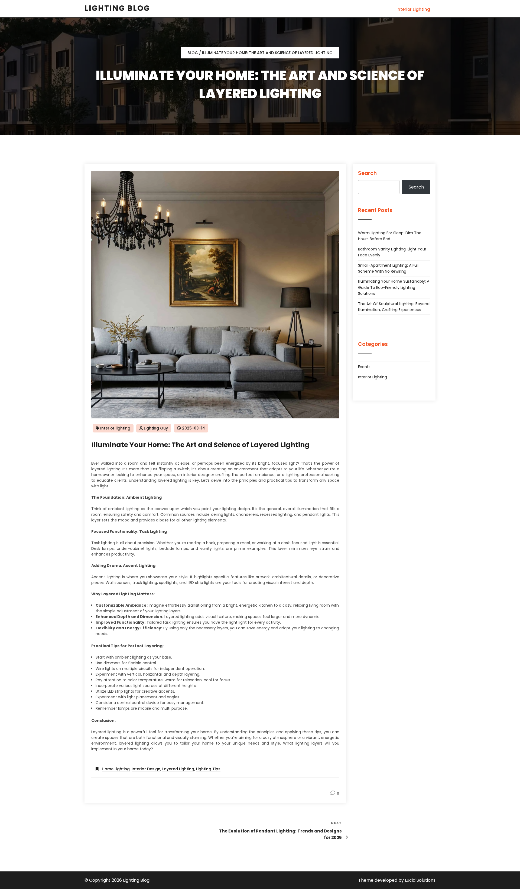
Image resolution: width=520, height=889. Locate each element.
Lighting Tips (208, 769)
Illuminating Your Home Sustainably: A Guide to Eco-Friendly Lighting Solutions (393, 287)
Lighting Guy (156, 428)
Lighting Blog (136, 880)
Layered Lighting (178, 769)
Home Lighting (116, 769)
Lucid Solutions (420, 880)
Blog (192, 52)
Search (367, 173)
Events (364, 366)
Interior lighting (413, 9)
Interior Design (146, 769)
